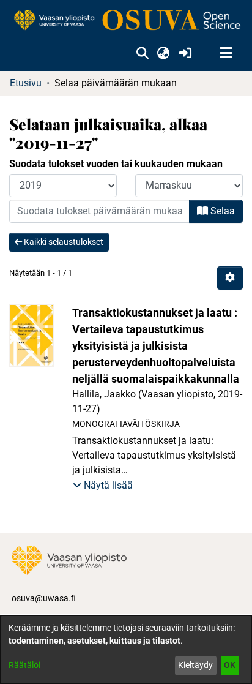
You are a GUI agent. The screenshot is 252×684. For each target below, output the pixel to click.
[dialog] (126, 649)
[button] (142, 53)
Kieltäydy (195, 665)
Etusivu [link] (26, 83)
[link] (126, 21)
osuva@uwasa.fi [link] (44, 598)
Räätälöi (24, 665)
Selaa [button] (221, 211)
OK (229, 665)
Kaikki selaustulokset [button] (62, 242)
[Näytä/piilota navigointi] (226, 53)
